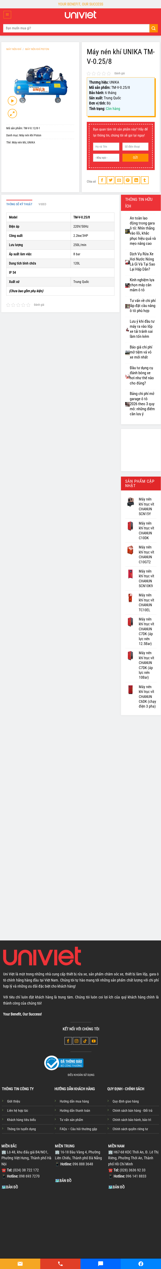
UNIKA (31, 142)
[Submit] (153, 28)
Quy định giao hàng (126, 1101)
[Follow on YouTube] (93, 1041)
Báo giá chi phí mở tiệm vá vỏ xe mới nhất (141, 352)
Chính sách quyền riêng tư (130, 1129)
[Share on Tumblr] (145, 180)
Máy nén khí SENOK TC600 (80, 817)
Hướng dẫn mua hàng (74, 1101)
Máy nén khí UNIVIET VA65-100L (27, 904)
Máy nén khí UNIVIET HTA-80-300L (80, 904)
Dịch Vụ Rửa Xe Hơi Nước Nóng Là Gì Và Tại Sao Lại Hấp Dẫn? (142, 262)
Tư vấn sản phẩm (71, 1120)
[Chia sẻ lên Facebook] (102, 180)
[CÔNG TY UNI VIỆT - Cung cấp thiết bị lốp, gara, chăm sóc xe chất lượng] (80, 14)
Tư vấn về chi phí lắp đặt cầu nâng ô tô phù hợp (143, 305)
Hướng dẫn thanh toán (75, 1111)
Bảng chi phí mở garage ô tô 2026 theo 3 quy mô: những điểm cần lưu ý (142, 403)
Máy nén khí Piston (37, 49)
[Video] (12, 100)
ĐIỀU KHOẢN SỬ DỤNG (81, 1075)
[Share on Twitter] (110, 180)
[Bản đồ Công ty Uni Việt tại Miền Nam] (134, 1221)
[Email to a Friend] (119, 180)
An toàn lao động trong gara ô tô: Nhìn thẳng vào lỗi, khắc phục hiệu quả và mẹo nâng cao (143, 231)
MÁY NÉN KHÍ (13, 49)
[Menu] (7, 14)
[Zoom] (12, 113)
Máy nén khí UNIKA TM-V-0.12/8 (128, 819)
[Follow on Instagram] (76, 1041)
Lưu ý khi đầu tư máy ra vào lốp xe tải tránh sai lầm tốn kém (142, 329)
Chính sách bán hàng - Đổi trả (132, 1111)
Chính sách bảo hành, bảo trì (132, 1120)
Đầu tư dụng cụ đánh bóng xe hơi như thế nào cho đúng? (142, 376)
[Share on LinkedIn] (136, 180)
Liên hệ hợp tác (17, 1111)
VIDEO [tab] (42, 204)
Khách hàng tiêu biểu (21, 1120)
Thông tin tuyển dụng (21, 1129)
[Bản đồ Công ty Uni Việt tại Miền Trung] (80, 1215)
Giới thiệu (13, 1101)
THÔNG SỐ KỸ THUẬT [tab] (19, 204)
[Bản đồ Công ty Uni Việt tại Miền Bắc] (27, 1221)
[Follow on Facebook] (68, 1041)
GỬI (135, 158)
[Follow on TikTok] (85, 1041)
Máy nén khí (19, 142)
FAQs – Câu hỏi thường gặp (78, 1129)
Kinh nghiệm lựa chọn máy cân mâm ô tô (142, 285)
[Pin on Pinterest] (128, 180)
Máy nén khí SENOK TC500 (32, 817)
